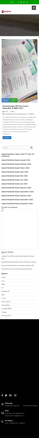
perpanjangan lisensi (10, 114)
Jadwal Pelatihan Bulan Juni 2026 (15, 180)
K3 (2, 288)
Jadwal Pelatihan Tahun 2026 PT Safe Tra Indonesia (18, 155)
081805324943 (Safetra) (12, 406)
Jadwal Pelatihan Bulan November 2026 (17, 199)
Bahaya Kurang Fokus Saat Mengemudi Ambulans (17, 269)
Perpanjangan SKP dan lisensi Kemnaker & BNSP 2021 (15, 107)
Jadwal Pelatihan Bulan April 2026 (15, 172)
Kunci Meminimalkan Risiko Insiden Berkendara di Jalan (19, 262)
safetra (6, 111)
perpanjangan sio (22, 114)
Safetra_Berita (6, 302)
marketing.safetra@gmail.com (14, 413)
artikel (4, 277)
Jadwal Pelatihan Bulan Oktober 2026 (16, 195)
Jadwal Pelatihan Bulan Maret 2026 (15, 168)
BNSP (3, 284)
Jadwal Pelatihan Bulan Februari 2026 (16, 164)
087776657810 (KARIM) (30, 406)
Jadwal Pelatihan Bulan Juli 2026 (14, 184)
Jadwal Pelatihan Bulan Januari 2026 (16, 160)
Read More (7, 138)
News (12, 2)
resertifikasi (31, 114)
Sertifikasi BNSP (7, 309)
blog (3, 281)
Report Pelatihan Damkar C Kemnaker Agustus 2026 (18, 265)
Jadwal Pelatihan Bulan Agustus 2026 (16, 187)
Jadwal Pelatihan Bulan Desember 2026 (17, 203)
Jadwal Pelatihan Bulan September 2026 (18, 191)
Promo (4, 298)
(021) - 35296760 (20, 423)
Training (4, 312)
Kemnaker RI (6, 291)
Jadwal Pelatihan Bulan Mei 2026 (15, 176)
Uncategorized (6, 315)
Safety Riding (6, 305)
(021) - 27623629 (10, 423)
